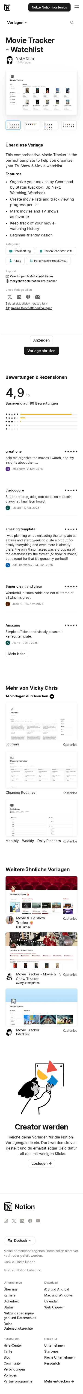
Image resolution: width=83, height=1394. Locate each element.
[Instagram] (6, 1221)
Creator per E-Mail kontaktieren (31, 276)
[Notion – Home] (41, 1206)
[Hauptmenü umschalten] (77, 7)
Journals (13, 744)
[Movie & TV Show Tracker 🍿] (41, 895)
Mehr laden (16, 654)
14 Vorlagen (24, 62)
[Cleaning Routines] (41, 769)
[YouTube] (38, 1221)
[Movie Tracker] (41, 1007)
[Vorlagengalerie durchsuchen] (72, 22)
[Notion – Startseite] (7, 7)
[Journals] (41, 721)
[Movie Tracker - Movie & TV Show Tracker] (41, 951)
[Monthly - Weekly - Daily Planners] (41, 818)
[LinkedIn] (19, 297)
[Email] (37, 297)
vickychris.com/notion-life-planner (33, 281)
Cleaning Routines (21, 792)
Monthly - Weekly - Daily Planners (33, 841)
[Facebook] (28, 297)
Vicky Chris (25, 58)
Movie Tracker (27, 1030)
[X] (10, 297)
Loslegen (42, 1163)
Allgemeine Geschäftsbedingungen (29, 308)
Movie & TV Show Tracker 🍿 (30, 920)
